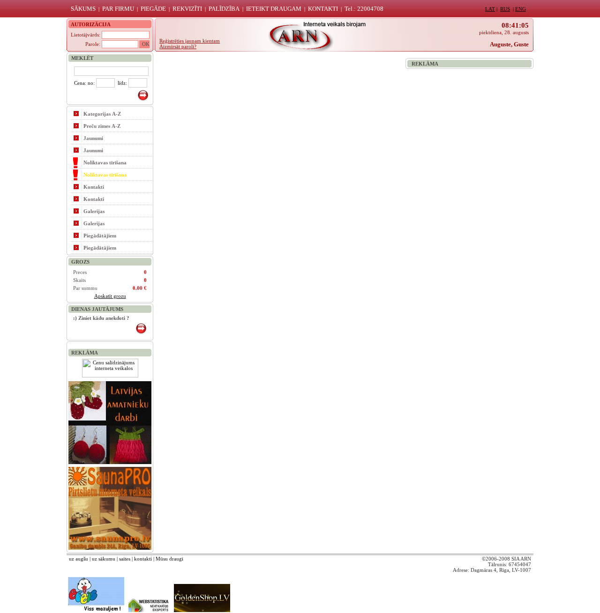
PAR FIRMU (118, 8)
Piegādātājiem (99, 235)
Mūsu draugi (169, 558)
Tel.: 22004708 (364, 8)
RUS (505, 9)
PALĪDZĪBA (224, 8)
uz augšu (78, 558)
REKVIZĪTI (187, 8)
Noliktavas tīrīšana (105, 162)
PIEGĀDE (153, 8)
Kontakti (93, 187)
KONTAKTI (323, 8)
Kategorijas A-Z (102, 114)
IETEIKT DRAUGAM (273, 8)
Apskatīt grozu (110, 296)
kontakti (143, 558)
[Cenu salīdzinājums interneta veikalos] (110, 375)
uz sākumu (103, 558)
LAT (490, 9)
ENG (520, 9)
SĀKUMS (83, 8)
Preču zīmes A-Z (101, 126)
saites (124, 558)
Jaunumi (93, 138)
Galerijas (94, 211)
